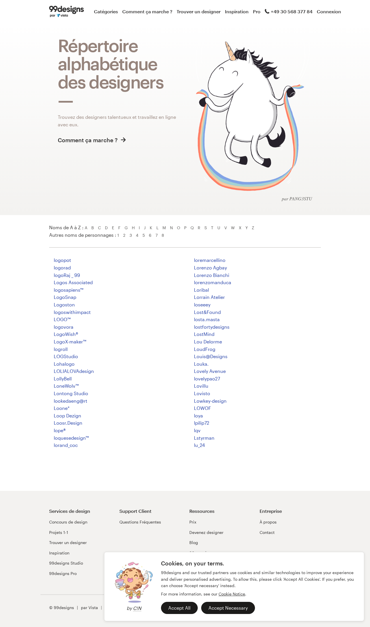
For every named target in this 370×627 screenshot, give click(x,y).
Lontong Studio (71, 393)
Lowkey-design (210, 401)
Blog (193, 542)
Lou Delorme (208, 341)
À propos (268, 521)
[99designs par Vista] (66, 11)
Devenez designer (206, 532)
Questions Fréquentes (140, 521)
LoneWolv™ (66, 386)
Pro (256, 11)
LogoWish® (66, 334)
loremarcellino (209, 260)
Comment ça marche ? (147, 11)
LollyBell (63, 378)
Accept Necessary (228, 608)
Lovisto (202, 393)
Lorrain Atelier (209, 297)
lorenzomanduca (212, 282)
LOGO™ (62, 319)
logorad (62, 267)
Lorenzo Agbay (210, 267)
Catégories (106, 11)
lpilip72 (201, 423)
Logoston (64, 304)
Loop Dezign (67, 415)
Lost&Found (207, 312)
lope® (60, 430)
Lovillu (201, 386)
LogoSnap (65, 297)
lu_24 (199, 445)
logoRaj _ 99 (67, 275)
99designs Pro (63, 573)
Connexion (329, 11)
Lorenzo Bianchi (211, 275)
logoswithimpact (72, 312)
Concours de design (68, 521)
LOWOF (202, 408)
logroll (61, 349)
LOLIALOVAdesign (74, 371)
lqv (197, 430)
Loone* (62, 408)
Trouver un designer (199, 11)
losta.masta (207, 319)
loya (198, 415)
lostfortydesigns (212, 327)
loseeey (202, 304)
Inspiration (237, 11)
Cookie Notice (232, 593)
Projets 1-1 (58, 532)
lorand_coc (66, 445)
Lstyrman (204, 438)
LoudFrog (204, 349)
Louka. (201, 364)
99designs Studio (66, 563)
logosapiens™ (68, 290)
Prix (192, 521)
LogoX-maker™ (70, 341)
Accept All (179, 608)
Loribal (201, 290)
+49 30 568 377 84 (291, 11)
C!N (137, 608)
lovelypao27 (207, 378)
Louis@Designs (210, 356)
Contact (267, 532)
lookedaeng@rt (70, 401)
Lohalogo (64, 364)
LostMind (204, 334)
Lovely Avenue (210, 371)
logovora (63, 327)
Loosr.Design (68, 423)
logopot (62, 260)
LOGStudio (66, 356)
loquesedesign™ (71, 438)
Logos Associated (73, 282)
